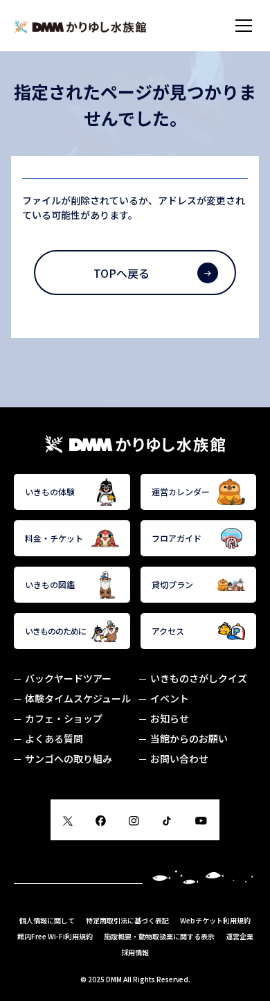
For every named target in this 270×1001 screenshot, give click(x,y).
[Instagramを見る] (133, 819)
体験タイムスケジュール (78, 698)
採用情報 (135, 952)
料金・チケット (54, 538)
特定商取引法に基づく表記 (127, 920)
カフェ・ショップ (63, 718)
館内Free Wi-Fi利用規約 (55, 936)
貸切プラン (172, 584)
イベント (169, 698)
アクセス (168, 631)
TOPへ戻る (121, 273)
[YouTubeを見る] (201, 819)
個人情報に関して (47, 920)
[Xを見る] (68, 819)
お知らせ (169, 718)
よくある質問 (54, 738)
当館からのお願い (189, 738)
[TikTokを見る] (167, 819)
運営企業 (239, 936)
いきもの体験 (50, 491)
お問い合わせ (179, 758)
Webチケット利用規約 (215, 920)
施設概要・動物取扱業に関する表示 (159, 936)
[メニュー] (243, 25)
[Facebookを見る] (101, 819)
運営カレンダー (181, 491)
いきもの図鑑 (50, 584)
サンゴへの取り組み (68, 758)
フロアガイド (176, 538)
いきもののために (55, 631)
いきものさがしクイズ (198, 678)
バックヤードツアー (68, 678)
